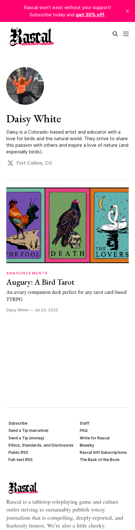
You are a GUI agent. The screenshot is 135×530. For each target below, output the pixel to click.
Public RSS (18, 452)
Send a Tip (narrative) (28, 430)
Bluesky (87, 445)
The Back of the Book (100, 459)
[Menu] (126, 34)
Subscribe (17, 423)
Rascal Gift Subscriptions (103, 452)
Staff (84, 423)
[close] (127, 11)
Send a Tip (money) (26, 438)
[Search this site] (115, 34)
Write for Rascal (95, 438)
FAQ (84, 430)
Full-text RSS (20, 459)
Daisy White (33, 118)
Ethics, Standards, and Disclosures (40, 445)
